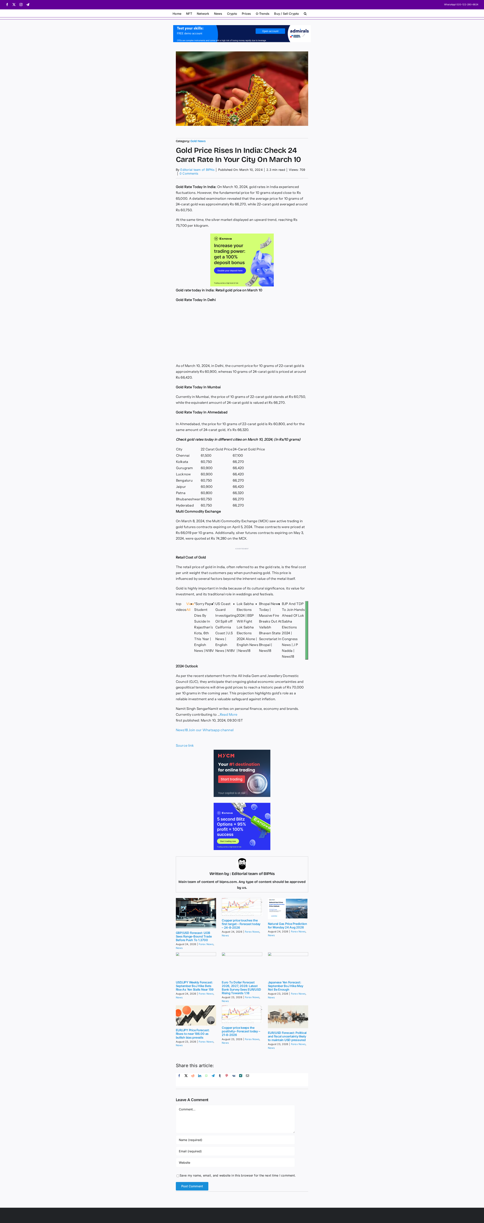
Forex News (206, 944)
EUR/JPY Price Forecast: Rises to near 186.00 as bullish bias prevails (192, 1033)
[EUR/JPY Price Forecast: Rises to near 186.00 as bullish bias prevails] (196, 1015)
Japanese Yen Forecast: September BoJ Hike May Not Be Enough (285, 985)
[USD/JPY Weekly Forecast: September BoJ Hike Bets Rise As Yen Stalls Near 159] (196, 965)
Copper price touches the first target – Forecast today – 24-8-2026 (241, 923)
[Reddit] (192, 1079)
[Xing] (240, 1079)
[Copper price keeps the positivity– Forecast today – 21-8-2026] (242, 1014)
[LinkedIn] (199, 1079)
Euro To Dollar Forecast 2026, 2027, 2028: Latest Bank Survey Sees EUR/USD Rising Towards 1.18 (241, 987)
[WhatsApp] (206, 1079)
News (179, 947)
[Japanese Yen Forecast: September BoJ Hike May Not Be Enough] (288, 965)
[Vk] (233, 1079)
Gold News (198, 141)
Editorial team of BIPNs (197, 170)
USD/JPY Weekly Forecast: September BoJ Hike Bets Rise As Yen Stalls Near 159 (195, 985)
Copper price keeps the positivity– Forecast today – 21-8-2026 (241, 1031)
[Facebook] (179, 1079)
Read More (228, 714)
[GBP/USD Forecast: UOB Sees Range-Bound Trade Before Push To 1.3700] (196, 913)
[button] (305, 13)
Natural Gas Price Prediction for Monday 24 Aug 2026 (287, 925)
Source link (185, 745)
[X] (186, 1079)
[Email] (247, 1079)
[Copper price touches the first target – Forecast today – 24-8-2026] (242, 907)
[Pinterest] (226, 1079)
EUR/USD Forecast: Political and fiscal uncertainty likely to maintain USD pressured (287, 1036)
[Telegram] (213, 1079)
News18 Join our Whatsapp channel (205, 730)
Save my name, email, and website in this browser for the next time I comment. (238, 1175)
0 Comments (189, 173)
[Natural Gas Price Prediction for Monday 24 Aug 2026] (288, 908)
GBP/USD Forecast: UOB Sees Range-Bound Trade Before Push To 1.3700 (194, 936)
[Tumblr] (219, 1079)
